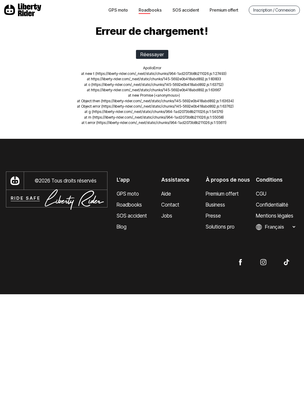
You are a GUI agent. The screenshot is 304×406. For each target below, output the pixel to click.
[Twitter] (286, 261)
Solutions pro (220, 227)
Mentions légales (274, 216)
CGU (261, 194)
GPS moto (118, 9)
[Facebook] (240, 261)
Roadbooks (129, 205)
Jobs (166, 216)
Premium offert (224, 9)
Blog (121, 227)
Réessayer (152, 54)
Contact (170, 205)
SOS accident (185, 9)
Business (215, 205)
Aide (166, 194)
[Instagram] (263, 261)
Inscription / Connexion (274, 9)
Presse (213, 216)
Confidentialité (272, 205)
